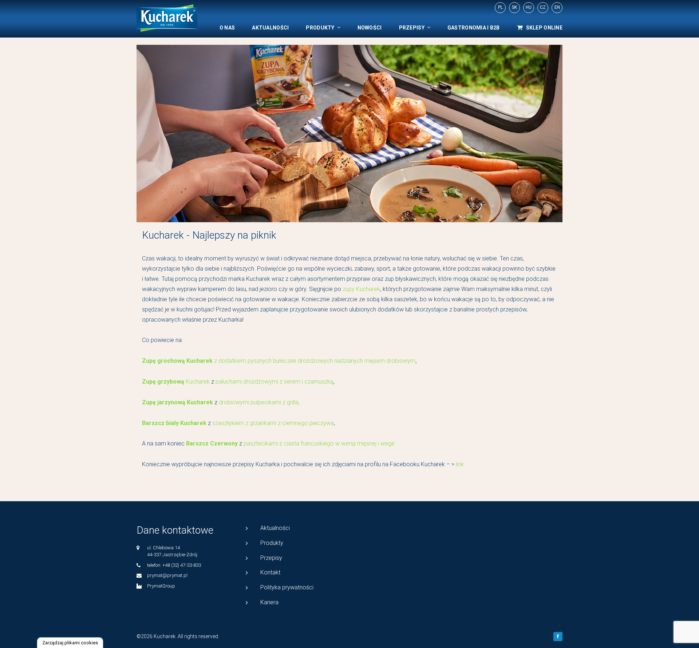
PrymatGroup (161, 586)
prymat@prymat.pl (167, 575)
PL (500, 7)
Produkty (320, 28)
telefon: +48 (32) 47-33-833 (174, 565)
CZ (543, 7)
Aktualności (270, 28)
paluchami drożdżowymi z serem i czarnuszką (274, 381)
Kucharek (176, 381)
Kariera (269, 602)
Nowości (370, 28)
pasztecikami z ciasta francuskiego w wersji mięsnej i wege (319, 443)
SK (514, 7)
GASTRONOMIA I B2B (473, 28)
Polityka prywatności (286, 587)
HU (529, 7)
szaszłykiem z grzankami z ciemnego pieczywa (273, 423)
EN (557, 7)
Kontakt (270, 572)
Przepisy (411, 28)
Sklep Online (544, 28)
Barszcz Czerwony (212, 443)
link (460, 464)
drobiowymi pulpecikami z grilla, (258, 402)
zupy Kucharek (361, 289)
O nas (227, 28)
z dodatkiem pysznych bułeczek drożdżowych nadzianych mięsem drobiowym (315, 360)
